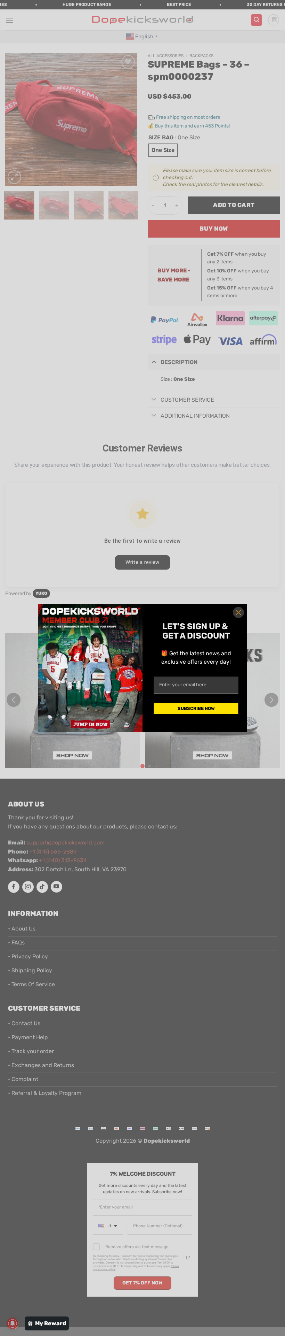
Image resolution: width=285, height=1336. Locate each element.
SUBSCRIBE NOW (196, 708)
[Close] (238, 612)
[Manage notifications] (12, 1323)
